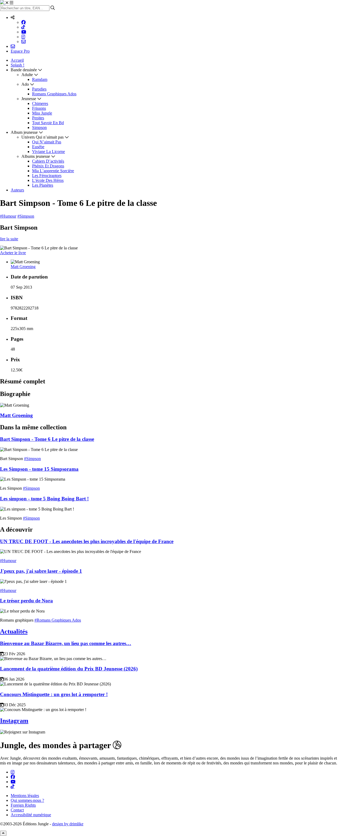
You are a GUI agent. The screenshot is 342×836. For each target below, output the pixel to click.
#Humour (8, 216)
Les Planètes (42, 185)
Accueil (17, 60)
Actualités (14, 631)
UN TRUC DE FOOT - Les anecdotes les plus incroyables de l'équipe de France (86, 541)
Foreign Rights (23, 805)
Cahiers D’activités (48, 161)
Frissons (39, 108)
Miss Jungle (42, 113)
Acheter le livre (13, 252)
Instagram (14, 720)
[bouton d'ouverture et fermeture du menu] (9, 3)
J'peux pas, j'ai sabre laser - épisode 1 (41, 571)
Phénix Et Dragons (48, 166)
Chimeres (40, 103)
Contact (17, 810)
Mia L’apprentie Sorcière (53, 170)
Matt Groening (23, 266)
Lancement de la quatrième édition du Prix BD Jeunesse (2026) (69, 669)
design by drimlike (67, 824)
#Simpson (25, 216)
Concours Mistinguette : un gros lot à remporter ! (54, 694)
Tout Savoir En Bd (48, 122)
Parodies (39, 89)
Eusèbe (38, 146)
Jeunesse (28, 98)
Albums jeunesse (35, 156)
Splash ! (17, 65)
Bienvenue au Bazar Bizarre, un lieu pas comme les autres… (65, 643)
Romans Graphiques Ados (54, 94)
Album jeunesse (24, 132)
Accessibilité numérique (31, 815)
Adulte (27, 74)
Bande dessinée (24, 70)
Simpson (39, 127)
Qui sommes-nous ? (27, 800)
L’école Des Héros (48, 180)
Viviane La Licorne (48, 151)
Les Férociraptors (46, 175)
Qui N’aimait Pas (46, 142)
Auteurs (17, 190)
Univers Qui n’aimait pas (42, 137)
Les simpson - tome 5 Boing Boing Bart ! (44, 498)
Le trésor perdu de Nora (26, 600)
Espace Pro (20, 51)
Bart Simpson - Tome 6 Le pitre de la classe (47, 439)
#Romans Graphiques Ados (57, 620)
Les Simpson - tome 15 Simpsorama (39, 469)
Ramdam (39, 79)
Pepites (38, 118)
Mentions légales (25, 795)
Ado (25, 84)
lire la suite (9, 239)
